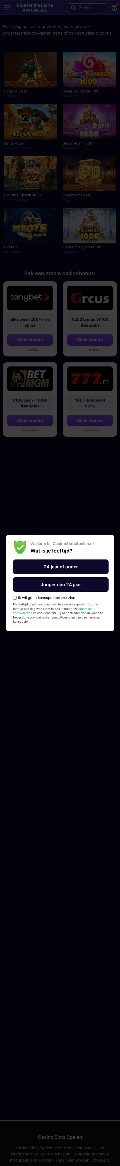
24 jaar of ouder (61, 566)
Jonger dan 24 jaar (61, 584)
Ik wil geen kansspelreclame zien (46, 598)
